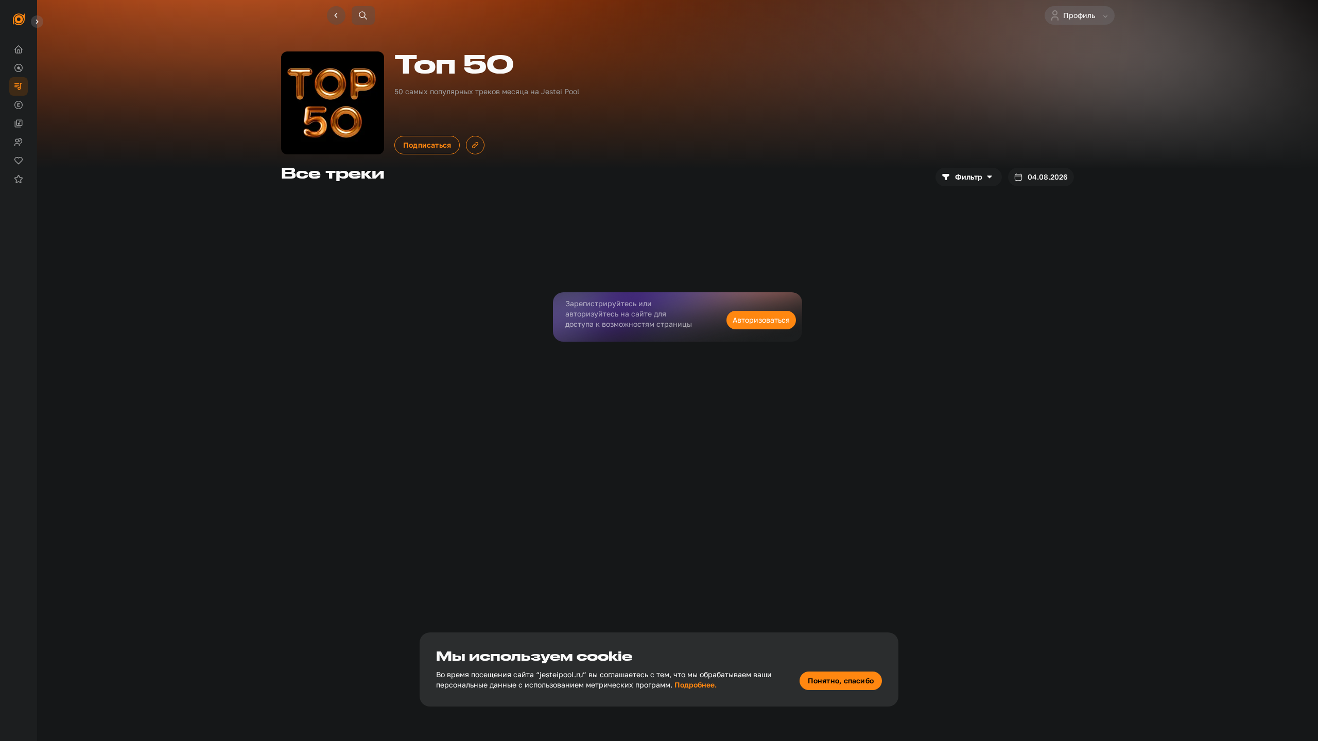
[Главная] (18, 49)
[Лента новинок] (18, 68)
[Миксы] (18, 123)
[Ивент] (18, 179)
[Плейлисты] (18, 86)
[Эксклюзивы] (18, 105)
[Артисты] (18, 142)
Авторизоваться (761, 319)
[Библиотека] (18, 160)
